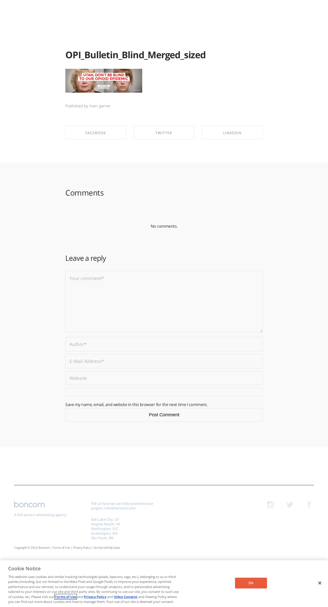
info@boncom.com (120, 508)
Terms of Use (61, 547)
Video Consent (126, 596)
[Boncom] (164, 12)
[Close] (319, 583)
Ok (251, 583)
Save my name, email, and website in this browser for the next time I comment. (136, 404)
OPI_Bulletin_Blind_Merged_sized (135, 55)
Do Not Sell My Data (107, 547)
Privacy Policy (81, 547)
